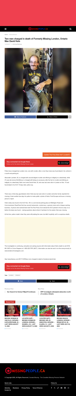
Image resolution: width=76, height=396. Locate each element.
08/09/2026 (43, 328)
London (11, 275)
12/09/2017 (8, 44)
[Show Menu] (5, 29)
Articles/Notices (13, 34)
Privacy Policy (26, 388)
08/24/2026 (8, 328)
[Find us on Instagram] (68, 388)
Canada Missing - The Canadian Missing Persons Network (47, 377)
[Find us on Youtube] (61, 388)
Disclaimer (16, 388)
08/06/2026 (60, 328)
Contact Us (8, 390)
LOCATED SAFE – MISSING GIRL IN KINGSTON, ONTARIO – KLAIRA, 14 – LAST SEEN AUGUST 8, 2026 (46, 322)
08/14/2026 (25, 328)
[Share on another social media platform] (69, 116)
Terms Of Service (37, 388)
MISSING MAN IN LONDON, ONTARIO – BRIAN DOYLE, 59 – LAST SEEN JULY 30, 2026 (64, 322)
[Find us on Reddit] (65, 388)
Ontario (18, 275)
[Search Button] (70, 29)
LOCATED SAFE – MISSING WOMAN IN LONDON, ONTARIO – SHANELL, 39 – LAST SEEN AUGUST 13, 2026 (29, 322)
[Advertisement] (38, 13)
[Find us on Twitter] (54, 388)
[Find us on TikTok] (58, 388)
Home (6, 34)
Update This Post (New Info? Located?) (57, 155)
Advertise (7, 388)
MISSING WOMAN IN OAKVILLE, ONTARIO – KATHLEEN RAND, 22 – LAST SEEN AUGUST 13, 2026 (12, 322)
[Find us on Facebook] (51, 388)
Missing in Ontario (12, 314)
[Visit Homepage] (38, 29)
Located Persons (29, 314)
